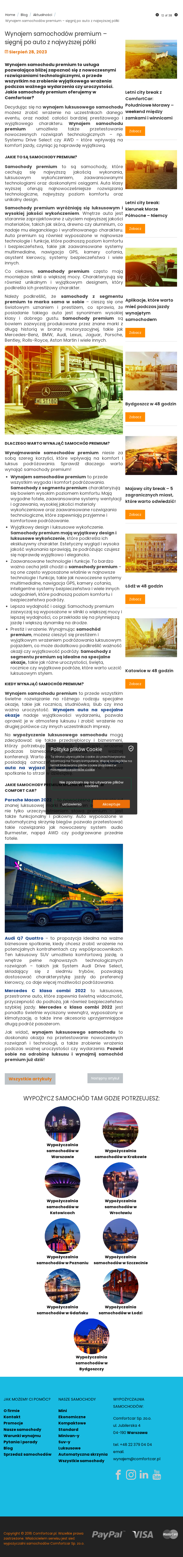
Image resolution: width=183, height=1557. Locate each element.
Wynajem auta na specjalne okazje (64, 712)
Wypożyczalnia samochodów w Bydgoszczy (92, 1363)
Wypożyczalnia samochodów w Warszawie (62, 1151)
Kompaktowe (72, 1423)
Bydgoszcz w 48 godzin (150, 404)
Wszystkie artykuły (30, 1079)
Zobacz (135, 131)
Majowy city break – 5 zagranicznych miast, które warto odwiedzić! (150, 494)
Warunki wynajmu (22, 1435)
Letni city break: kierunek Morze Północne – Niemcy (146, 209)
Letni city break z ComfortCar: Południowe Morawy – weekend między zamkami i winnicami (149, 105)
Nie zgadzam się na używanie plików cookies (91, 784)
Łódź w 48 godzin (144, 586)
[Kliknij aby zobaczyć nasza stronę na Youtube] (158, 1475)
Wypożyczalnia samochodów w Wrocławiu (121, 1207)
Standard (68, 1429)
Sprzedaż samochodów (27, 1454)
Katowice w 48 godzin (149, 671)
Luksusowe (69, 1448)
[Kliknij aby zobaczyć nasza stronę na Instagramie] (132, 1475)
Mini (62, 1410)
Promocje (13, 1423)
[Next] (176, 15)
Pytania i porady (20, 1442)
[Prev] (157, 15)
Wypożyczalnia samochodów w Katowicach (62, 1207)
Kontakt (12, 1417)
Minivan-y (68, 1435)
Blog (8, 1448)
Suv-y (64, 1442)
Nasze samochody (22, 1429)
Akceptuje (111, 804)
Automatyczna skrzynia (83, 1454)
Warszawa (137, 1432)
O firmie (12, 1410)
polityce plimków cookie (77, 770)
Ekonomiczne (72, 1417)
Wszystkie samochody (81, 1461)
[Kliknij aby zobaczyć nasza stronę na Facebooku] (119, 1475)
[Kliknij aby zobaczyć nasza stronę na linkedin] (145, 1475)
